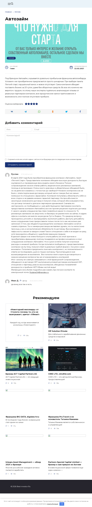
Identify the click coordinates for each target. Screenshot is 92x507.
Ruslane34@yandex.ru (39, 272)
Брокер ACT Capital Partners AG (21, 374)
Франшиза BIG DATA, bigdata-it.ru (22, 417)
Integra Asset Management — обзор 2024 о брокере (23, 463)
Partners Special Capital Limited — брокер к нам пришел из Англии (65, 463)
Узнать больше (52, 504)
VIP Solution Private (57, 331)
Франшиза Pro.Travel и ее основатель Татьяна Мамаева (63, 418)
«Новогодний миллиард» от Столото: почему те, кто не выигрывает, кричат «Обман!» (24, 312)
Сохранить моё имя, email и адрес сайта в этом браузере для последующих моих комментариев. (45, 159)
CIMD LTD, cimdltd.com (59, 374)
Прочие (11, 58)
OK (62, 504)
